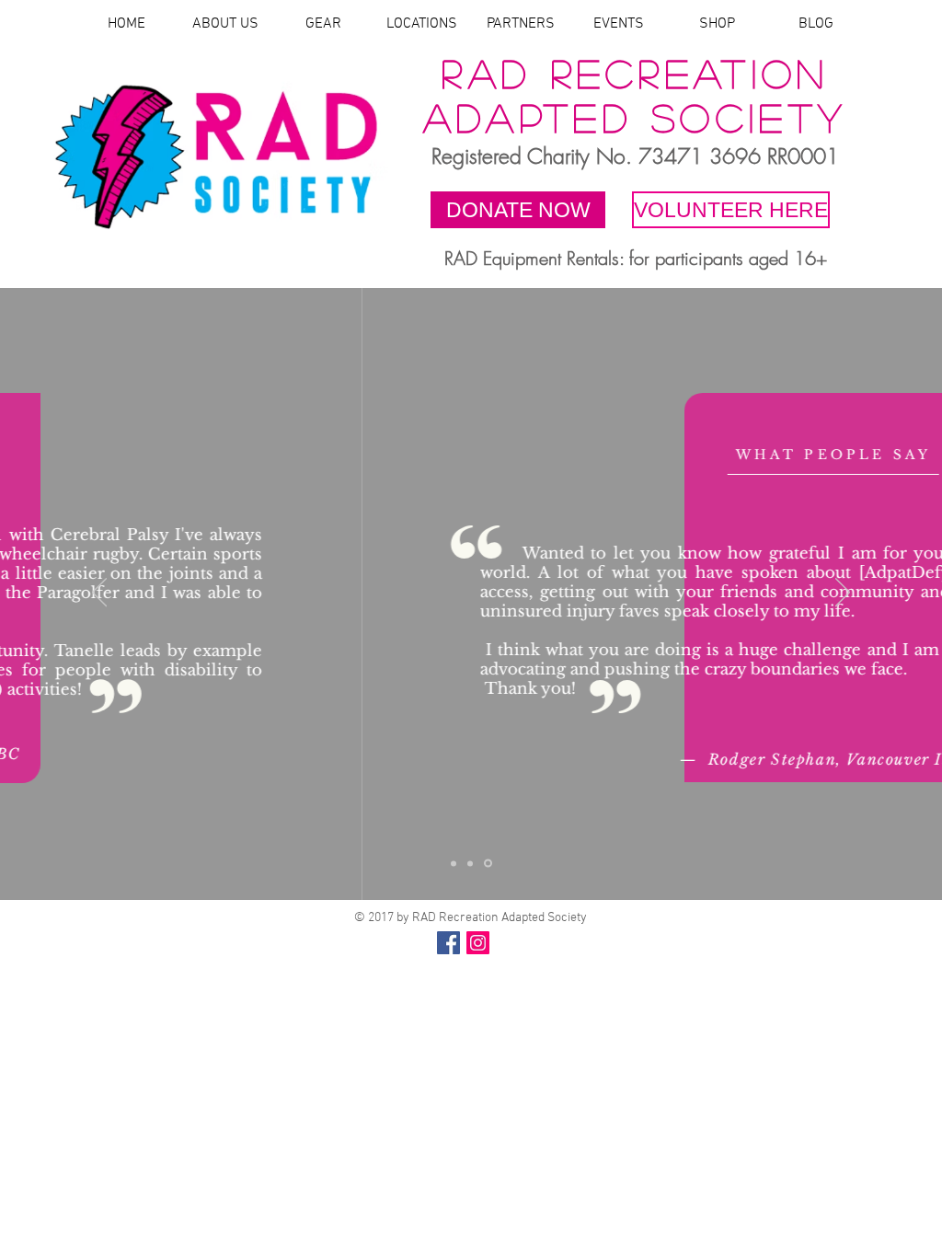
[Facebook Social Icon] (448, 942)
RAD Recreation (635, 72)
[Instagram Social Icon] (477, 942)
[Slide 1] (453, 863)
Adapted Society (635, 117)
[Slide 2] (470, 863)
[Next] (842, 593)
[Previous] (99, 593)
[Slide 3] (488, 863)
